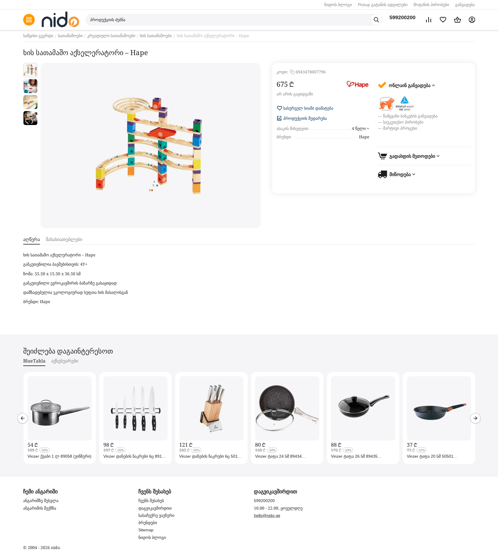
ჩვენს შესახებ (151, 500)
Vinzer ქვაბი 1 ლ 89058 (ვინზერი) (59, 456)
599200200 (402, 17)
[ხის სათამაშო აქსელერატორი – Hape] (151, 145)
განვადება (465, 4)
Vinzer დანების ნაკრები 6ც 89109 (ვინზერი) (134, 456)
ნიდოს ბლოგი (338, 4)
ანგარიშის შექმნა (39, 508)
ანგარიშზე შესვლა (40, 500)
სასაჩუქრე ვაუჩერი (156, 515)
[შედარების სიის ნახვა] (428, 20)
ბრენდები (147, 522)
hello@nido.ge (267, 515)
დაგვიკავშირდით (155, 508)
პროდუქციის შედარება (305, 118)
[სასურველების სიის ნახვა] (443, 20)
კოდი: (282, 72)
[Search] (376, 20)
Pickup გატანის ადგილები (382, 4)
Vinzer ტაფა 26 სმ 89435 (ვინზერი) (354, 456)
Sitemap (145, 530)
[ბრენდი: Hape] (357, 84)
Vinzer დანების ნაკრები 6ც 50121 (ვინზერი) (210, 456)
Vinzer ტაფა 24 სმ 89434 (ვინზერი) (278, 456)
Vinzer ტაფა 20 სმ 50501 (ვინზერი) (430, 456)
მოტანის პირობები (431, 4)
